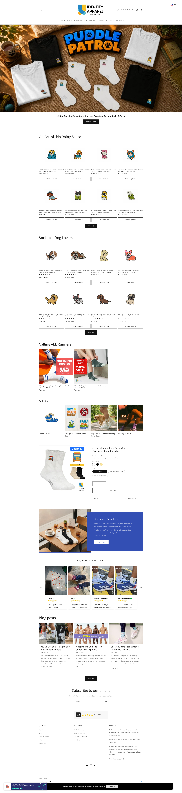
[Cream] (101, 464)
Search (41, 730)
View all (91, 226)
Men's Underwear (79, 730)
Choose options (51, 179)
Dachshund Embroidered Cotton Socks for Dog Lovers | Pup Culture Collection (103, 315)
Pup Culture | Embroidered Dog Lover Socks (103, 435)
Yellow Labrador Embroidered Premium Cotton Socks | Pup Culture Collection (102, 271)
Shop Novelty (101, 542)
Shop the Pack (91, 122)
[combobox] (174, 4)
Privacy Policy (43, 740)
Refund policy (43, 743)
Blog (40, 733)
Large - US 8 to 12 (101, 476)
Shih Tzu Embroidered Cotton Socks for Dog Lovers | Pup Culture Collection (77, 271)
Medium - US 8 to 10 (116, 471)
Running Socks (123, 434)
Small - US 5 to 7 (99, 471)
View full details (129, 498)
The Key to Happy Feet (81, 736)
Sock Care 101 (78, 740)
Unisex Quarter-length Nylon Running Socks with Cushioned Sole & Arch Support (55, 386)
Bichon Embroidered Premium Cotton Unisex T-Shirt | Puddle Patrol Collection (103, 170)
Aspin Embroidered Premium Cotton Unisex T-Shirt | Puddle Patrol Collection (51, 170)
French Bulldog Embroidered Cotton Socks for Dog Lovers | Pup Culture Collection (77, 315)
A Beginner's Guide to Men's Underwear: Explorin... (90, 648)
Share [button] (96, 498)
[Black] (97, 464)
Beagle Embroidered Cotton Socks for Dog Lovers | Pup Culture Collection (50, 271)
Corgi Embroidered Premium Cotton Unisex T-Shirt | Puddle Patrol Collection (130, 170)
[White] (93, 464)
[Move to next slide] (140, 588)
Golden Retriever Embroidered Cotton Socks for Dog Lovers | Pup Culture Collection (51, 315)
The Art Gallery (44, 434)
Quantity (94, 480)
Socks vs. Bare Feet (79, 733)
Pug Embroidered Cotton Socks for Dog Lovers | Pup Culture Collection (129, 315)
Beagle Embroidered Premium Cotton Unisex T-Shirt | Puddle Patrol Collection (77, 170)
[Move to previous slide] (42, 588)
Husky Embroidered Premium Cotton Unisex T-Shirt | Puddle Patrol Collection (103, 211)
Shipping (103, 458)
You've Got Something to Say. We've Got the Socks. (55, 648)
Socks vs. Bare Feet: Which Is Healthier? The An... (125, 648)
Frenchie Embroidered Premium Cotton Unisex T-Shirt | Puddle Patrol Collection (76, 211)
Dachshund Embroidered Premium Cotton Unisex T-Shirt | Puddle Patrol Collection (50, 211)
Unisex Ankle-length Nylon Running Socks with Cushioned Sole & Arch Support (90, 386)
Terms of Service (44, 736)
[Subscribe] (106, 701)
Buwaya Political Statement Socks (75, 435)
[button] (41, 10)
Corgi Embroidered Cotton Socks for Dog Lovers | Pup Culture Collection (129, 271)
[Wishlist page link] (118, 10)
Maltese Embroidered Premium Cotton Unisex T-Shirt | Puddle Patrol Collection (130, 211)
